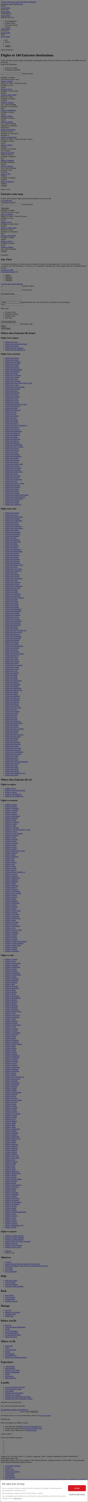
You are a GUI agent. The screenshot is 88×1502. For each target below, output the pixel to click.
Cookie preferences (77, 1494)
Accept (77, 1488)
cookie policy (17, 1498)
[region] (44, 1491)
